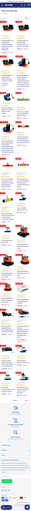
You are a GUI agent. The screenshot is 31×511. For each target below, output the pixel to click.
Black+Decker (5, 36)
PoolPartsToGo (6, 103)
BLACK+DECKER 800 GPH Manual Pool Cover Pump (23, 273)
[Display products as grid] (26, 18)
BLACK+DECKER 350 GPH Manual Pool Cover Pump (23, 246)
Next (26, 400)
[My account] (25, 5)
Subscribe (7, 481)
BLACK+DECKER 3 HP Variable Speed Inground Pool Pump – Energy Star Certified (7, 78)
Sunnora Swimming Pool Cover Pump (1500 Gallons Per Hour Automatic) (23, 389)
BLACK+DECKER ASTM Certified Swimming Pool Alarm (23, 301)
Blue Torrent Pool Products (6, 173)
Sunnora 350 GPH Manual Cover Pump (22, 208)
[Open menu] (2, 5)
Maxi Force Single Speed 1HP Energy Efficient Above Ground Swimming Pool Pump (8, 328)
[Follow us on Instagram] (6, 490)
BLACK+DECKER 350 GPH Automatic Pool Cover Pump (7, 275)
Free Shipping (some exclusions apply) (15, 1)
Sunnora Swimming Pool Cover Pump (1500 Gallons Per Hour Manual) (8, 110)
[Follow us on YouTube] (9, 490)
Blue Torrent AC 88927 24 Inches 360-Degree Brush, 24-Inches (23, 113)
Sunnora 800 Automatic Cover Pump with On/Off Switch (8, 389)
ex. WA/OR (18, 414)
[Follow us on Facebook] (3, 490)
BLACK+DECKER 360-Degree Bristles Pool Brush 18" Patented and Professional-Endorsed (23, 139)
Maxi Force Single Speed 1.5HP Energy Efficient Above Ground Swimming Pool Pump (8, 363)
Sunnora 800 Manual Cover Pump (7, 241)
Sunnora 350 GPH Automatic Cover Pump (23, 361)
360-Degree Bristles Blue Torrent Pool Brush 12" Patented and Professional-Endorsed (8, 216)
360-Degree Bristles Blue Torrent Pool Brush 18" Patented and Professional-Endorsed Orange (23, 182)
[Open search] (22, 5)
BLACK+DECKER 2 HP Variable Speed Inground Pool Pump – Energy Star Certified (22, 43)
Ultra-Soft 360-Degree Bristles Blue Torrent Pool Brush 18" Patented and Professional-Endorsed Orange (8, 182)
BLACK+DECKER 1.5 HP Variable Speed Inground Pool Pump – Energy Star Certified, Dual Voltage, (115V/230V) (7, 45)
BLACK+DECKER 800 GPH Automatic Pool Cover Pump (7, 300)
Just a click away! (15, 426)
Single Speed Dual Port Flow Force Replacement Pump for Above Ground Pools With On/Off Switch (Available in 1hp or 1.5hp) (23, 331)
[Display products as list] (28, 18)
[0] (28, 5)
